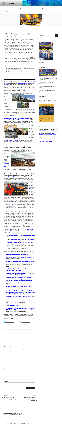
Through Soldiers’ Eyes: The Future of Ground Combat (18, 296)
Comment (6, 351)
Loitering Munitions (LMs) (24, 118)
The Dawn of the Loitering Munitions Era (15, 273)
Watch (40, 78)
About (9, 8)
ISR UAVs (26, 89)
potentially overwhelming (13, 140)
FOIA (20, 423)
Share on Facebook (9, 322)
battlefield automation (23, 83)
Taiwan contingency (12, 176)
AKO (8, 423)
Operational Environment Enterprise (47, 130)
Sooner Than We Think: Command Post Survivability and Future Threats (19, 281)
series (31, 57)
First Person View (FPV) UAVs (6, 165)
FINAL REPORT (50, 99)
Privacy (5, 11)
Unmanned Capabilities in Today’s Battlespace (17, 254)
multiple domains (11, 206)
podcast (23, 279)
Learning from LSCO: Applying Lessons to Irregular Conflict (20, 257)
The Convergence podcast (18, 8)
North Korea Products (29, 235)
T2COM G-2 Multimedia (30, 8)
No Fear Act (16, 423)
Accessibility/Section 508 (26, 423)
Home (5, 8)
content (29, 263)
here (43, 62)
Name (5, 368)
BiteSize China (13, 241)
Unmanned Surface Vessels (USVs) (12, 119)
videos (7, 266)
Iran (21, 235)
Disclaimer (54, 8)
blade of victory (13, 200)
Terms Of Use (11, 11)
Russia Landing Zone (13, 235)
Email (5, 374)
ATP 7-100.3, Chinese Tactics (46, 141)
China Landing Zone (15, 239)
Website (6, 381)
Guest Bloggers (41, 8)
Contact (48, 8)
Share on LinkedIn (26, 322)
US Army (11, 423)
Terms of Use (21, 424)
